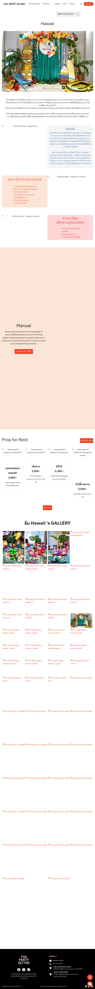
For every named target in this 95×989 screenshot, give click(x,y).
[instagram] (24, 970)
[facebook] (19, 970)
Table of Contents (65, 14)
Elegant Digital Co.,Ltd (15, 986)
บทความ (64, 4)
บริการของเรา (46, 4)
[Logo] (14, 3)
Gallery (57, 4)
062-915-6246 (57, 964)
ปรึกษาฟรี (89, 4)
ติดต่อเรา (72, 4)
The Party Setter (34, 4)
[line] (29, 970)
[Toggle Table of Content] (76, 14)
